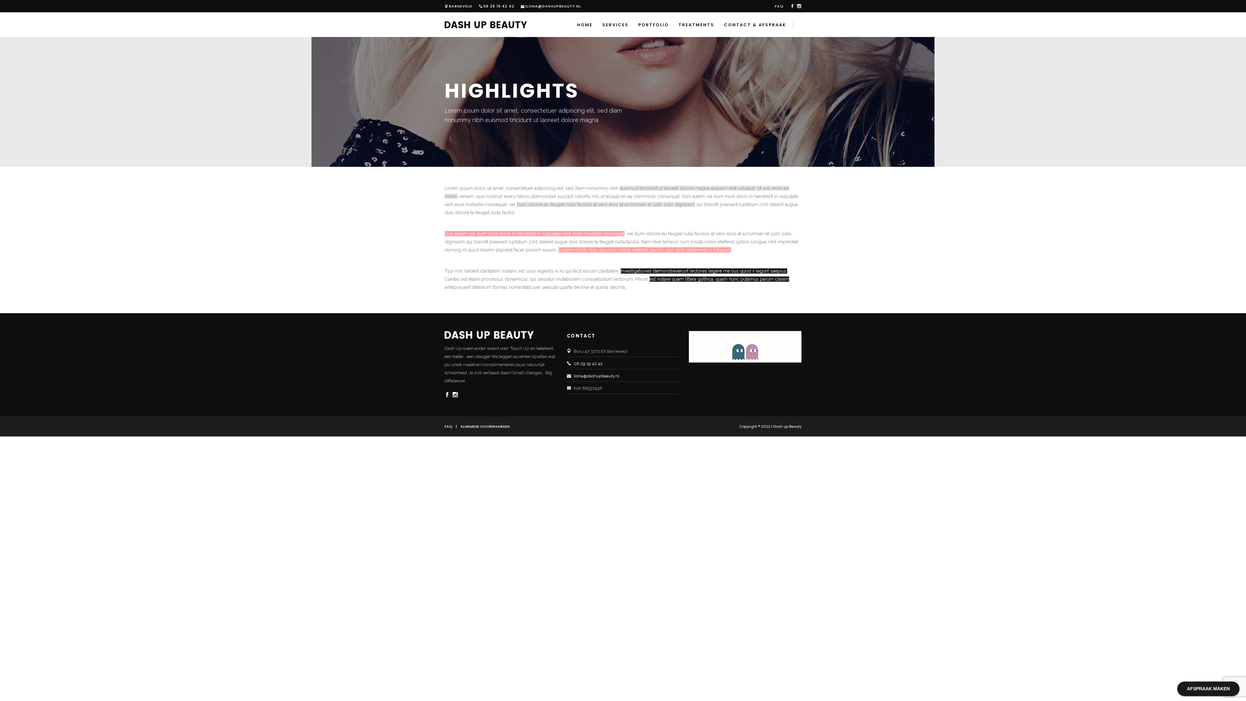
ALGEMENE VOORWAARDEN (485, 426)
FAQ (779, 6)
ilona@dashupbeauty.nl (553, 6)
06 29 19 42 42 (498, 6)
